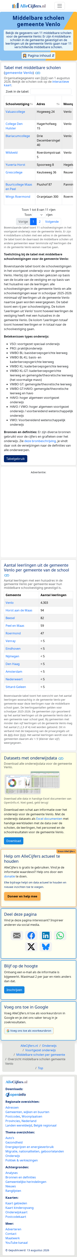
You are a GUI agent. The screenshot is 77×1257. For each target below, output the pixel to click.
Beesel (10, 618)
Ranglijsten (13, 1191)
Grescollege (14, 172)
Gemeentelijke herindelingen (25, 1182)
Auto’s (9, 1138)
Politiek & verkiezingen (21, 1160)
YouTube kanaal (16, 1243)
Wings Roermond (18, 197)
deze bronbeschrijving (40, 441)
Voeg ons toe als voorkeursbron (30, 1030)
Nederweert (14, 679)
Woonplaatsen (32, 1116)
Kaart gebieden (16, 1203)
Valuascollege (15, 112)
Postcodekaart (15, 1217)
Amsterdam (14, 671)
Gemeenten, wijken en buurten (27, 1112)
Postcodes (12, 1116)
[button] (38, 73)
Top (40, 1068)
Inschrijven (14, 990)
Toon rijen (38, 215)
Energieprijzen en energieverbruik (29, 1147)
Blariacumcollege (18, 136)
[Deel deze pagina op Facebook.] (31, 935)
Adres (41, 104)
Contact (10, 1234)
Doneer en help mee (22, 896)
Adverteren (13, 1229)
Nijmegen (12, 656)
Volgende (52, 222)
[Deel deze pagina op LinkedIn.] (45, 935)
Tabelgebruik (15, 459)
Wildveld (12, 152)
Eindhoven (13, 649)
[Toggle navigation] (59, 6)
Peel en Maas (15, 626)
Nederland (28, 1121)
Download (13, 841)
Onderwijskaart (16, 1212)
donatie (9, 876)
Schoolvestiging (17, 104)
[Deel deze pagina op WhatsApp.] (60, 935)
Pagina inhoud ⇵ (41, 55)
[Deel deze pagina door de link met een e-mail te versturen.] (17, 935)
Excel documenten (49, 819)
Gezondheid (14, 1142)
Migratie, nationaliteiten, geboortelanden (34, 1151)
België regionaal (45, 1125)
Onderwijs (12, 1156)
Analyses (11, 1173)
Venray (11, 641)
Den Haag (13, 664)
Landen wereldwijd (18, 1125)
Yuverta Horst (15, 165)
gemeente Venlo (19, 72)
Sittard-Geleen (16, 687)
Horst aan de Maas (19, 610)
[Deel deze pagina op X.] (31, 946)
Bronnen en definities (20, 1177)
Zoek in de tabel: (17, 91)
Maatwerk (12, 1238)
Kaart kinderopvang (19, 1208)
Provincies (12, 1121)
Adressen (12, 1107)
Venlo (10, 603)
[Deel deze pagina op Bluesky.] (45, 946)
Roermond (13, 633)
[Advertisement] (38, 515)
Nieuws (10, 1186)
